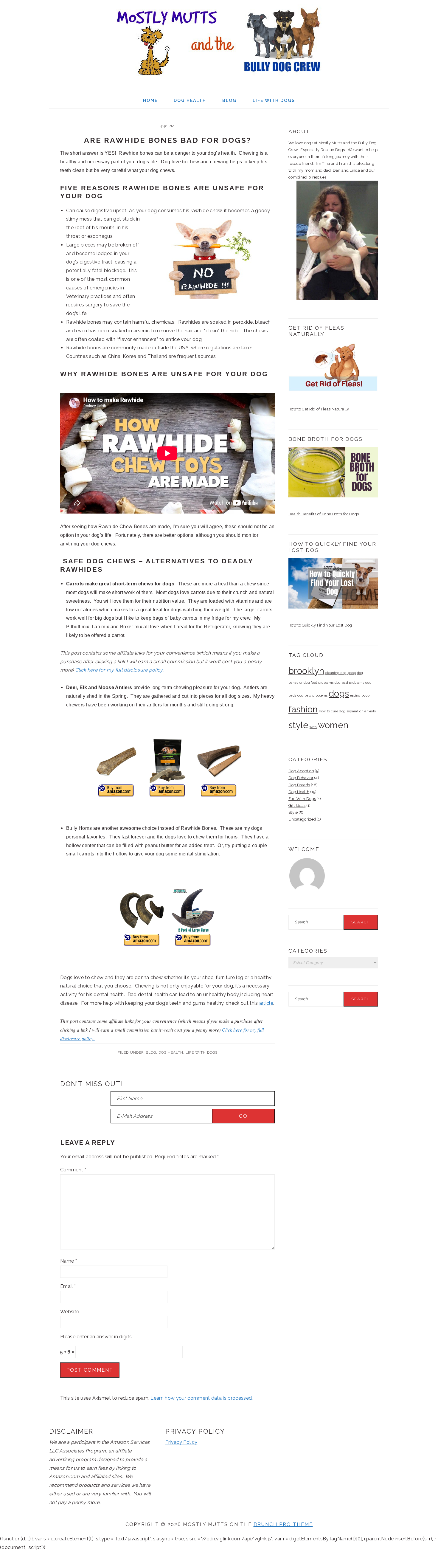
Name (68, 1261)
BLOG (151, 1052)
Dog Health (171, 1052)
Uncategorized (302, 819)
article (266, 1003)
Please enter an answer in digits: (96, 1336)
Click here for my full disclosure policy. (119, 670)
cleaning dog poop (340, 673)
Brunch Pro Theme (283, 1524)
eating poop (360, 695)
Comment (73, 1170)
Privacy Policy (181, 1442)
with (313, 727)
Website (69, 1311)
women (333, 725)
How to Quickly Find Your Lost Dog (320, 625)
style (298, 725)
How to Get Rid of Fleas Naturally (318, 409)
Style (293, 812)
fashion (303, 709)
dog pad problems (349, 682)
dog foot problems (318, 682)
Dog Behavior (300, 778)
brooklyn (306, 671)
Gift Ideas (296, 805)
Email (68, 1286)
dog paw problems (312, 695)
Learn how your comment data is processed (201, 1398)
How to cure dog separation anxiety (347, 711)
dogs (339, 693)
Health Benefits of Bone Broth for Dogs (323, 514)
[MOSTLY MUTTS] (219, 80)
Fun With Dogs (302, 798)
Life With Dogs (202, 1052)
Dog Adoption (301, 771)
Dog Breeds (299, 785)
